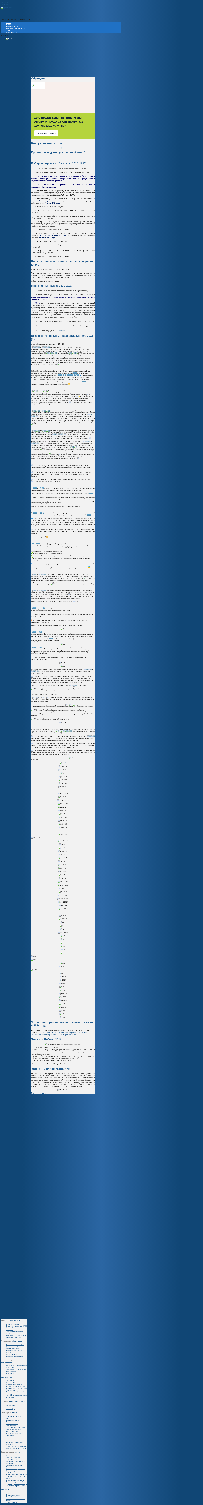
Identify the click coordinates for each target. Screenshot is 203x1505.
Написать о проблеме (46, 133)
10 (39, 1093)
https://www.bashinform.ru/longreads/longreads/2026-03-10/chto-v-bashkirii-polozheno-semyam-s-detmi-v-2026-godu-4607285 (61, 1034)
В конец (43, 1093)
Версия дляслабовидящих (6, 3)
